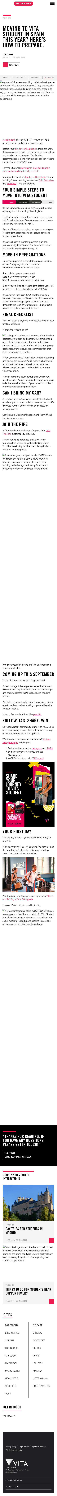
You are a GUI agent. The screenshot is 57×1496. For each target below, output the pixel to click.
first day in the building (26, 148)
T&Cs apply (38, 758)
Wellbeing (35, 78)
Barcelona (40, 177)
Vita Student (8, 139)
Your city (7, 18)
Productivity (19, 78)
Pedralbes (49, 180)
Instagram (37, 748)
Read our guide (27, 897)
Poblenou (11, 183)
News (5, 78)
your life (37, 714)
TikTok (50, 748)
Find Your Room (23, 4)
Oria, (41, 180)
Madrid (28, 177)
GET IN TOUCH (12, 1407)
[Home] (4, 4)
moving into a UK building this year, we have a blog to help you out (26, 169)
